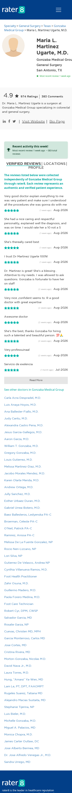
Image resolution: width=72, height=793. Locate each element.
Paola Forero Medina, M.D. (22, 597)
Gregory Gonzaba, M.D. (20, 453)
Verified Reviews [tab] (23, 163)
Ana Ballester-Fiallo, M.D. (21, 411)
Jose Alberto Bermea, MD (21, 748)
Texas (47, 26)
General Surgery (30, 26)
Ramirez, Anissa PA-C (19, 535)
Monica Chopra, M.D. (18, 734)
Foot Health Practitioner (20, 576)
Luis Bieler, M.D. (15, 714)
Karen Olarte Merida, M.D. (21, 480)
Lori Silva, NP (13, 556)
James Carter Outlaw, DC (21, 741)
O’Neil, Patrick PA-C (18, 528)
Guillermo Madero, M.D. (20, 590)
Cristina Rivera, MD (17, 652)
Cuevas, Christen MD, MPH (22, 631)
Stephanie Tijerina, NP (19, 707)
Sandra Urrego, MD (17, 762)
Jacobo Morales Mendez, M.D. (24, 473)
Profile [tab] (36, 167)
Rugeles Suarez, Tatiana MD (23, 693)
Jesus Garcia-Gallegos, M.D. (23, 432)
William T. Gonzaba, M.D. (21, 446)
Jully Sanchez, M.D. (17, 494)
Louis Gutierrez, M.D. (18, 460)
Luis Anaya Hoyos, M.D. (20, 405)
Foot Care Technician (18, 604)
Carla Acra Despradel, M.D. (22, 398)
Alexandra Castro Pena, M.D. (23, 425)
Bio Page (57, 121)
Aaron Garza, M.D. (16, 439)
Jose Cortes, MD (15, 645)
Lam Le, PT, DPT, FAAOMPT (24, 686)
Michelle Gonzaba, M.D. (20, 721)
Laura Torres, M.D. (16, 672)
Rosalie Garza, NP (16, 624)
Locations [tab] (55, 163)
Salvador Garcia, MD (18, 618)
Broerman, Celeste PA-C (21, 521)
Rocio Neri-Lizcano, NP (20, 549)
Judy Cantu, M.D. (16, 418)
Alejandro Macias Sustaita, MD (25, 700)
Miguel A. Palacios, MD (19, 727)
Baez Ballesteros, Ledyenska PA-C (27, 514)
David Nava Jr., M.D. (18, 666)
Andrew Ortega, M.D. (18, 487)
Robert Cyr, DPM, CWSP (21, 611)
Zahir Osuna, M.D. (16, 583)
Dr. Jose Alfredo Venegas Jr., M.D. (27, 755)
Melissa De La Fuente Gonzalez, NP (28, 542)
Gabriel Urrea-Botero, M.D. (22, 508)
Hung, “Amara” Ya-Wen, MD (23, 679)
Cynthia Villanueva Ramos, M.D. (26, 569)
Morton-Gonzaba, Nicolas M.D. (25, 659)
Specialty (10, 26)
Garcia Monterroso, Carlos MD (24, 638)
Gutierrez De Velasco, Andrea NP (27, 563)
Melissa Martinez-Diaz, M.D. (23, 466)
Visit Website (33, 121)
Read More (36, 380)
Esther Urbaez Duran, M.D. (22, 501)
